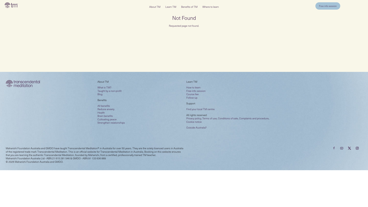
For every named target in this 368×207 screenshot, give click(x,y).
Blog (99, 94)
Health (101, 112)
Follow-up (191, 97)
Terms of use (209, 118)
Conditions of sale (228, 118)
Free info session (328, 6)
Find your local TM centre (200, 109)
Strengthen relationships (111, 122)
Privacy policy (193, 118)
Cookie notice (194, 122)
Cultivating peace (107, 119)
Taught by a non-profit (109, 91)
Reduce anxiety (105, 109)
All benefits (103, 106)
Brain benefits (105, 116)
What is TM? (104, 87)
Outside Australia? (196, 127)
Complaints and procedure (254, 118)
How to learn (193, 87)
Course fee (192, 94)
